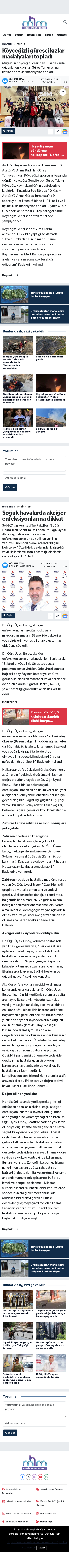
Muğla (21, 44)
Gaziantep (24, 507)
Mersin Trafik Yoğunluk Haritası (50, 1503)
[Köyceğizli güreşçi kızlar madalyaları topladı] (34, 106)
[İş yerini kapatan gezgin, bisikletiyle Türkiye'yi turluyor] (18, 1331)
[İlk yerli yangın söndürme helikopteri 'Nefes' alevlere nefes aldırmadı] (51, 382)
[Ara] (65, 22)
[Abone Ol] (65, 131)
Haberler (7, 44)
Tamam (41, 1548)
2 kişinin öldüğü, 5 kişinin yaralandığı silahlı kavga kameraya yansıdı (51, 1313)
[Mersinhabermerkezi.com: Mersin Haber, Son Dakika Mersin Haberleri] (34, 22)
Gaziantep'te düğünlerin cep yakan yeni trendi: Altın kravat (18, 1313)
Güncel (61, 34)
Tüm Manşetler (48, 1513)
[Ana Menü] (3, 22)
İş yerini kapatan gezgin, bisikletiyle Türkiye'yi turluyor (17, 1345)
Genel (7, 34)
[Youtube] (40, 1477)
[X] (28, 1477)
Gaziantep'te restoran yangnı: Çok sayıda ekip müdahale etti (50, 1345)
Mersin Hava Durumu (52, 1489)
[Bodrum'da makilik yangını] (51, 417)
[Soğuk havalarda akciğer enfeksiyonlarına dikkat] (34, 590)
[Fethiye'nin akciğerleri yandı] (51, 345)
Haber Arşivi (46, 1521)
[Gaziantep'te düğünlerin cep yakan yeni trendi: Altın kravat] (18, 1299)
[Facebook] (22, 1477)
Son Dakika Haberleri (17, 1521)
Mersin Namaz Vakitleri (19, 1501)
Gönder (10, 487)
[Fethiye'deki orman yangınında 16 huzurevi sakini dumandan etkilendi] (18, 417)
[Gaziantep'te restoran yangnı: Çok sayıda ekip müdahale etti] (51, 1331)
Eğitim (19, 34)
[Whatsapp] (46, 1477)
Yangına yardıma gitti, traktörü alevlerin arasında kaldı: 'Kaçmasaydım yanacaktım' (16, 362)
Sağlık (49, 34)
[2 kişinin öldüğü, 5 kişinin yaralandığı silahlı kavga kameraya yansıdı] (51, 1299)
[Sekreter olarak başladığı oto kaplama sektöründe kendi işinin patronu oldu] (18, 1363)
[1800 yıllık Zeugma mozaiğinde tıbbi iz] (51, 1363)
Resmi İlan (34, 34)
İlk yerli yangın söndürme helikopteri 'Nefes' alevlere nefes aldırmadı (51, 397)
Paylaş (10, 131)
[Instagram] (34, 1477)
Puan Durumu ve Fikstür (18, 1513)
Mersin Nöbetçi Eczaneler (12, 1491)
